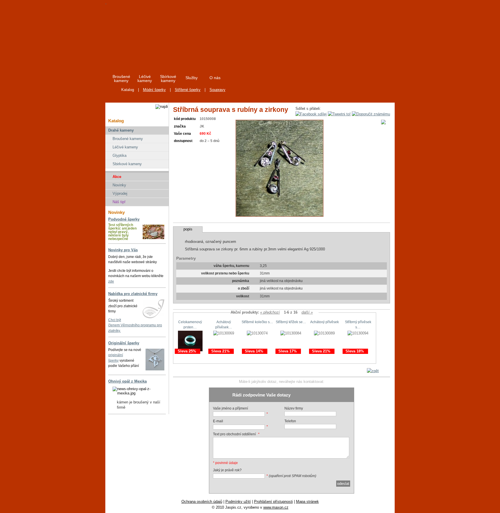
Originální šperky (123, 343)
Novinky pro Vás (123, 250)
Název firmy (293, 408)
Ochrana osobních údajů (201, 501)
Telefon (290, 421)
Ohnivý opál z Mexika (127, 381)
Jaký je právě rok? (227, 470)
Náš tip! (119, 202)
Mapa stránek (307, 501)
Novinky (119, 185)
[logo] (157, 34)
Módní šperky (154, 90)
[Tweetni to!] (339, 114)
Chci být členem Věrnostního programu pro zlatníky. (135, 325)
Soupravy (217, 90)
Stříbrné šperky (188, 90)
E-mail (218, 421)
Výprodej (120, 193)
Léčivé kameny (125, 147)
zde (111, 281)
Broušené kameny (128, 139)
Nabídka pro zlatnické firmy (132, 294)
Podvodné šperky (123, 219)
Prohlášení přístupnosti (273, 501)
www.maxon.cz (275, 507)
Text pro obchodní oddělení (234, 434)
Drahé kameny (121, 130)
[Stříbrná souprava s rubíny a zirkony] (279, 215)
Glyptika (119, 155)
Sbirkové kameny (127, 164)
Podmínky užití (238, 501)
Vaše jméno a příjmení (230, 408)
